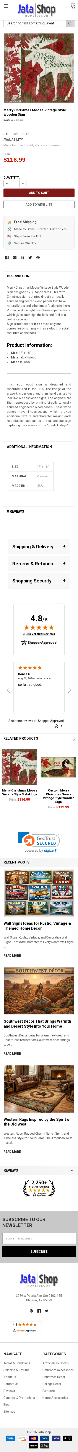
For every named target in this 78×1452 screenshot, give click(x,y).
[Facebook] (6, 257)
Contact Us (10, 1384)
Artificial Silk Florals (55, 1363)
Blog (6, 1404)
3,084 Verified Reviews (39, 634)
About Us (9, 1377)
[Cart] (73, 6)
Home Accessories (55, 1397)
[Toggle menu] (6, 6)
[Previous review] (8, 690)
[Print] (22, 257)
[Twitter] (30, 257)
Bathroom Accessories (58, 1370)
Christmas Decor (53, 1377)
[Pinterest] (38, 257)
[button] (39, 842)
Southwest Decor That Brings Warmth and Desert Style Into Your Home (37, 1023)
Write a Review (13, 120)
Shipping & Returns (16, 1370)
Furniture (48, 1391)
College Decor (51, 1384)
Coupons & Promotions (19, 1397)
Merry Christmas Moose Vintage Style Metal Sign (19, 792)
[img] (39, 627)
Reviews (9, 1391)
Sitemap (9, 1411)
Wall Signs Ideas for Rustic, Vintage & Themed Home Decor (37, 926)
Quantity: (11, 177)
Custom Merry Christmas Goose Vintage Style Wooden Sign (58, 796)
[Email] (14, 257)
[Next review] (70, 690)
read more (12, 955)
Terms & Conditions (16, 1363)
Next (73, 738)
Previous (64, 738)
